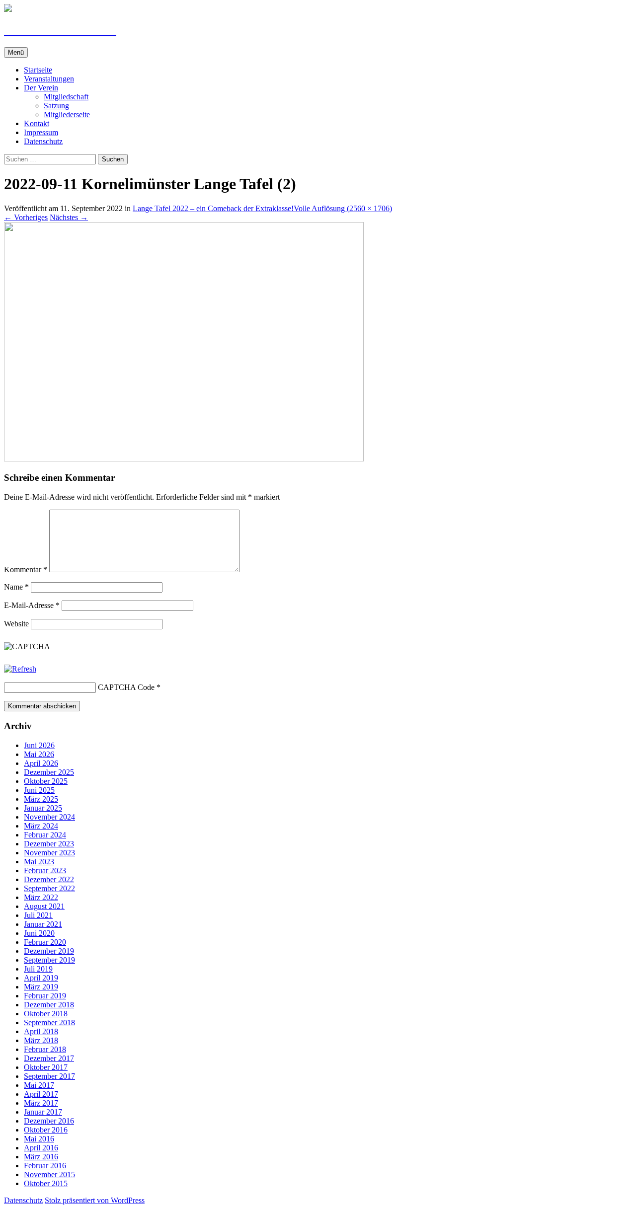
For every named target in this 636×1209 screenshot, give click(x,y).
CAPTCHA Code (126, 687)
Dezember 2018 (49, 1004)
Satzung (56, 105)
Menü (16, 52)
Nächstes (69, 217)
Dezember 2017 (49, 1058)
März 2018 (41, 1040)
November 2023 (49, 852)
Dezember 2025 (49, 772)
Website (16, 623)
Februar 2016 (45, 1165)
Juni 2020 (39, 933)
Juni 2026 (39, 745)
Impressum (41, 132)
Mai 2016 (39, 1138)
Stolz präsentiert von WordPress (95, 1200)
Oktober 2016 (46, 1130)
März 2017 (41, 1103)
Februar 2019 (45, 995)
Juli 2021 (38, 915)
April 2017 (41, 1094)
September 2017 (49, 1076)
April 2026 (41, 763)
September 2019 (49, 960)
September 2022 (49, 888)
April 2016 (41, 1147)
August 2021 (44, 906)
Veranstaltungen (49, 79)
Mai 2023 (39, 861)
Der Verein (41, 87)
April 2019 (41, 978)
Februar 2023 (45, 870)
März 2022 (41, 897)
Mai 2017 (39, 1085)
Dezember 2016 (49, 1121)
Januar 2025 (43, 808)
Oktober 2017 (46, 1067)
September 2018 (49, 1022)
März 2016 (41, 1156)
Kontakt (36, 123)
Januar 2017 (43, 1112)
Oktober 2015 (46, 1183)
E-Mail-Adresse (32, 605)
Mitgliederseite (67, 114)
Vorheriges (26, 217)
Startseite (38, 70)
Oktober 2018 (46, 1013)
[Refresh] (20, 669)
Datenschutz (43, 141)
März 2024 (41, 826)
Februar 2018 (45, 1049)
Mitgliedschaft (66, 96)
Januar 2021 (43, 924)
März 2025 (41, 799)
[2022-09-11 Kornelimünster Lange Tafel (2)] (184, 458)
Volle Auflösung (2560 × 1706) (343, 208)
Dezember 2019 (49, 951)
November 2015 (49, 1174)
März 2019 (41, 986)
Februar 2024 (45, 835)
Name (16, 587)
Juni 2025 (39, 790)
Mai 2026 (39, 754)
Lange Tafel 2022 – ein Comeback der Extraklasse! (213, 208)
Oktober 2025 (46, 781)
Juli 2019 (38, 969)
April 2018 (41, 1031)
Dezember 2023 (49, 843)
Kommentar (25, 569)
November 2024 (49, 817)
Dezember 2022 (49, 879)
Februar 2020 (45, 942)
